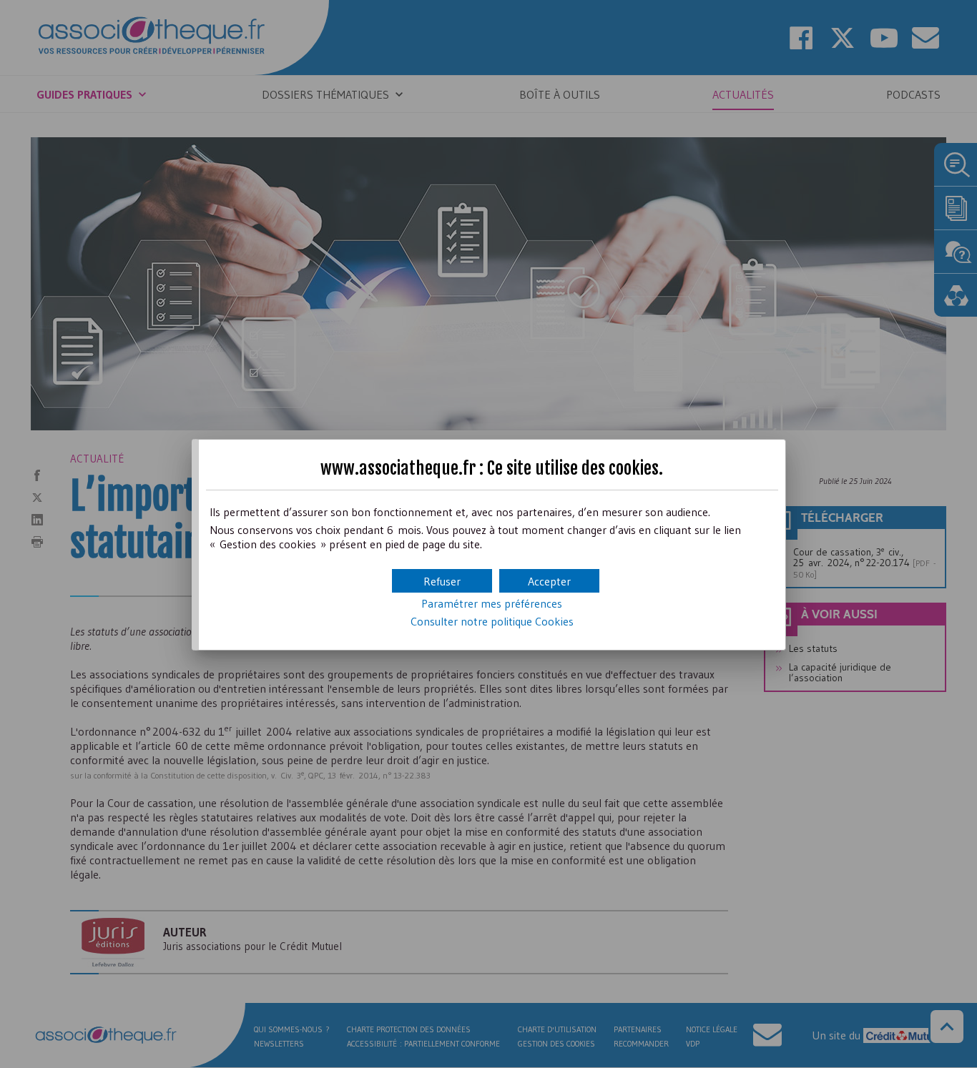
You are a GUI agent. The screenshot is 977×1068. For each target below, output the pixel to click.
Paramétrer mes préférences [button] (491, 603)
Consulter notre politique (492, 621)
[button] (549, 581)
